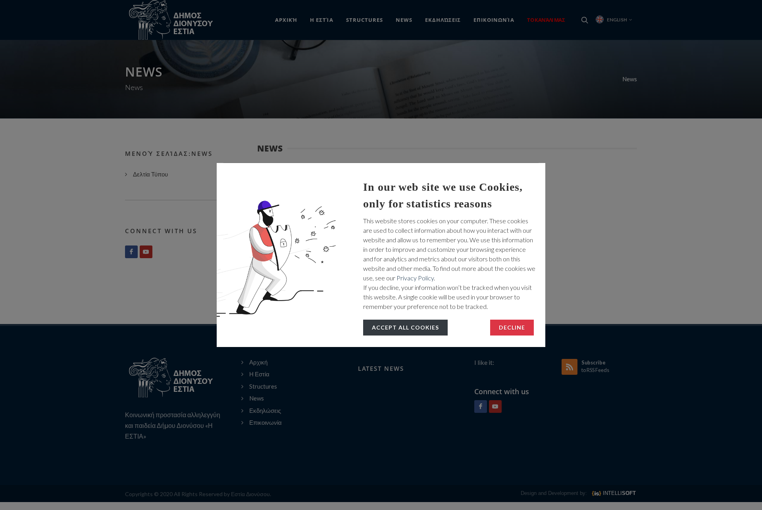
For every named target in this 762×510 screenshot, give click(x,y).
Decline (512, 327)
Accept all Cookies (405, 327)
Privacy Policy (415, 278)
